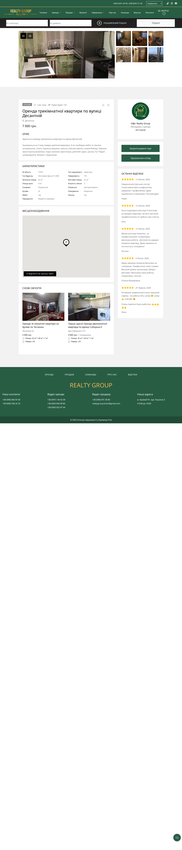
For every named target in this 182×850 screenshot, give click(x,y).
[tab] (23, 36)
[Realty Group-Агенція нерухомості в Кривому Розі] (20, 12)
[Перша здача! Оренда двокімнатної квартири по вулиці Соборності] (89, 307)
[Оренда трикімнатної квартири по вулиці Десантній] (140, 111)
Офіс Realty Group (140, 123)
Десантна (29, 120)
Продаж (69, 374)
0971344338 (140, 130)
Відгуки (132, 374)
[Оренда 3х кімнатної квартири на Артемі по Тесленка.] (43, 307)
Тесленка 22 (28, 331)
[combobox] (27, 22)
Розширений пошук (115, 23)
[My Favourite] (164, 14)
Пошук (156, 23)
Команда (90, 374)
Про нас (112, 374)
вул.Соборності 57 (76, 331)
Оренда (49, 374)
